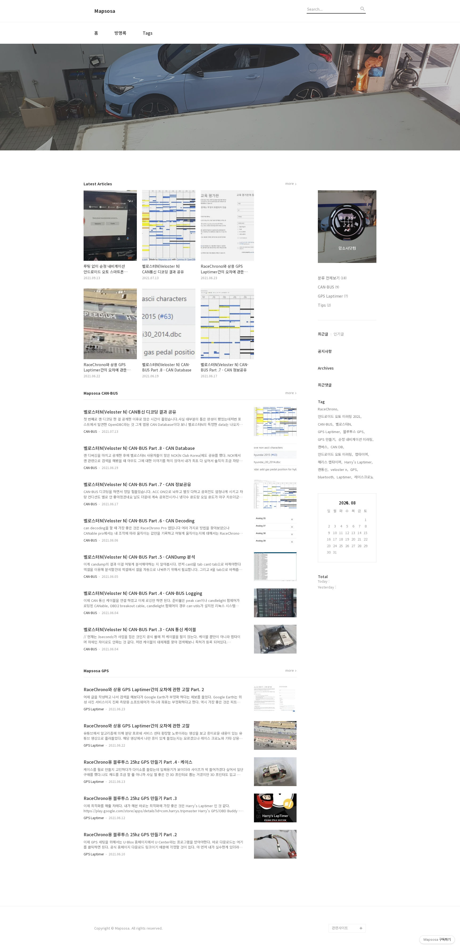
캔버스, (323, 446)
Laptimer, (344, 476)
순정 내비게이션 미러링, (355, 439)
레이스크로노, (364, 476)
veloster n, (339, 469)
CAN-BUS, (326, 424)
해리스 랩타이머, (330, 462)
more (289, 184)
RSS (335, 919)
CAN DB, (337, 446)
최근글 (323, 334)
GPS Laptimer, (329, 431)
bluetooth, (326, 476)
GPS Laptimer (94, 709)
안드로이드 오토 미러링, (335, 454)
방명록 (120, 32)
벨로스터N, (344, 424)
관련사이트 (340, 927)
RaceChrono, (328, 408)
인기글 (339, 334)
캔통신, (323, 469)
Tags (148, 32)
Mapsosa (104, 11)
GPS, (354, 469)
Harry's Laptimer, (358, 462)
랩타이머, (362, 454)
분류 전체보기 (332, 278)
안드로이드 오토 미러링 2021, (340, 416)
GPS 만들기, (327, 439)
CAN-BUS (90, 431)
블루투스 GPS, (354, 431)
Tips (324, 305)
